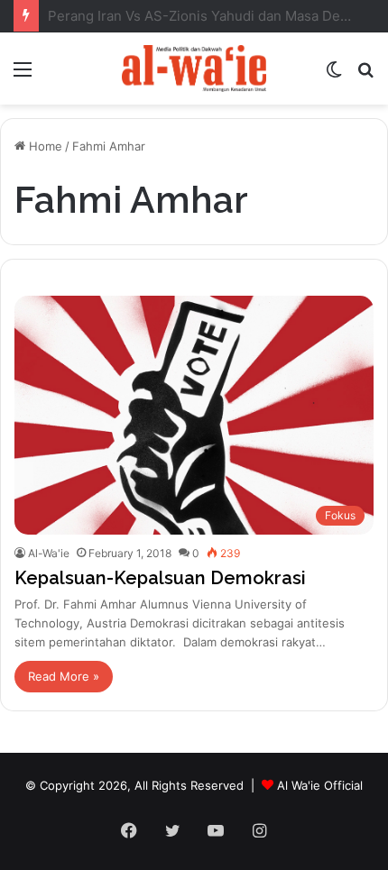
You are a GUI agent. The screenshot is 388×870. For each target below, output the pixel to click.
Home (43, 146)
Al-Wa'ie (48, 553)
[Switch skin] (334, 75)
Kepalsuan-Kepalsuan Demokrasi (160, 578)
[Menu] (23, 75)
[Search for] (365, 75)
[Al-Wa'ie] (194, 68)
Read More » (63, 676)
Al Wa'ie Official (320, 785)
